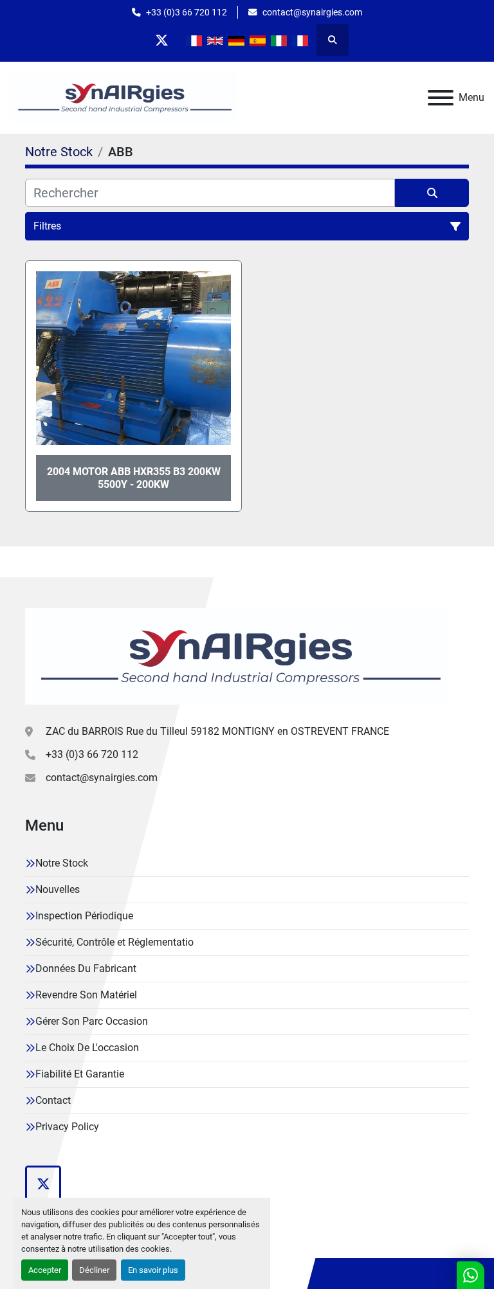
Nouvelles (57, 889)
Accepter (44, 1270)
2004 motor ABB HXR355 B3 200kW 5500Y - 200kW (134, 477)
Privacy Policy (67, 1127)
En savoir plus (153, 1270)
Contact (53, 1100)
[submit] (432, 193)
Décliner (94, 1270)
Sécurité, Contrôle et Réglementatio (114, 942)
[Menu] (440, 97)
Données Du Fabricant (85, 968)
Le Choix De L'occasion (87, 1047)
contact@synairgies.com (312, 12)
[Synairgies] (237, 655)
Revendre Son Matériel (86, 995)
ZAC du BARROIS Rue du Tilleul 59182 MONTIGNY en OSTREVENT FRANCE (217, 731)
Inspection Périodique (84, 916)
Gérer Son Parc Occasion (91, 1021)
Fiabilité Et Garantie (79, 1074)
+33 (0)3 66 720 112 (186, 12)
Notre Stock (61, 863)
